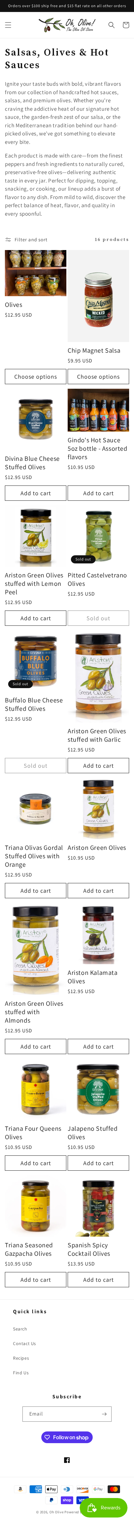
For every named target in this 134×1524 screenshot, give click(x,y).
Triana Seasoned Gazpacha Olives (29, 1249)
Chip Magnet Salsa (94, 350)
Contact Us (24, 1343)
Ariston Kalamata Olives (93, 976)
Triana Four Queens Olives (33, 1132)
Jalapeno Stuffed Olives (93, 1132)
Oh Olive (56, 1512)
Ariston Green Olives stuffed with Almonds (34, 1012)
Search (20, 1329)
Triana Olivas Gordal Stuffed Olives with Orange (34, 856)
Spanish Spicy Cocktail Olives (89, 1249)
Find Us (21, 1373)
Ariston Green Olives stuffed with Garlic (97, 735)
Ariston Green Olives (97, 847)
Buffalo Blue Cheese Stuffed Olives (34, 704)
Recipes (21, 1358)
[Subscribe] (104, 1414)
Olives (13, 304)
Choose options (35, 376)
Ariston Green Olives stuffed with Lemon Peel (34, 583)
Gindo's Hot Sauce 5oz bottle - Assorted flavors (97, 448)
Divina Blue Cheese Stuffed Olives (32, 462)
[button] (8, 25)
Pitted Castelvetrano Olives (97, 579)
